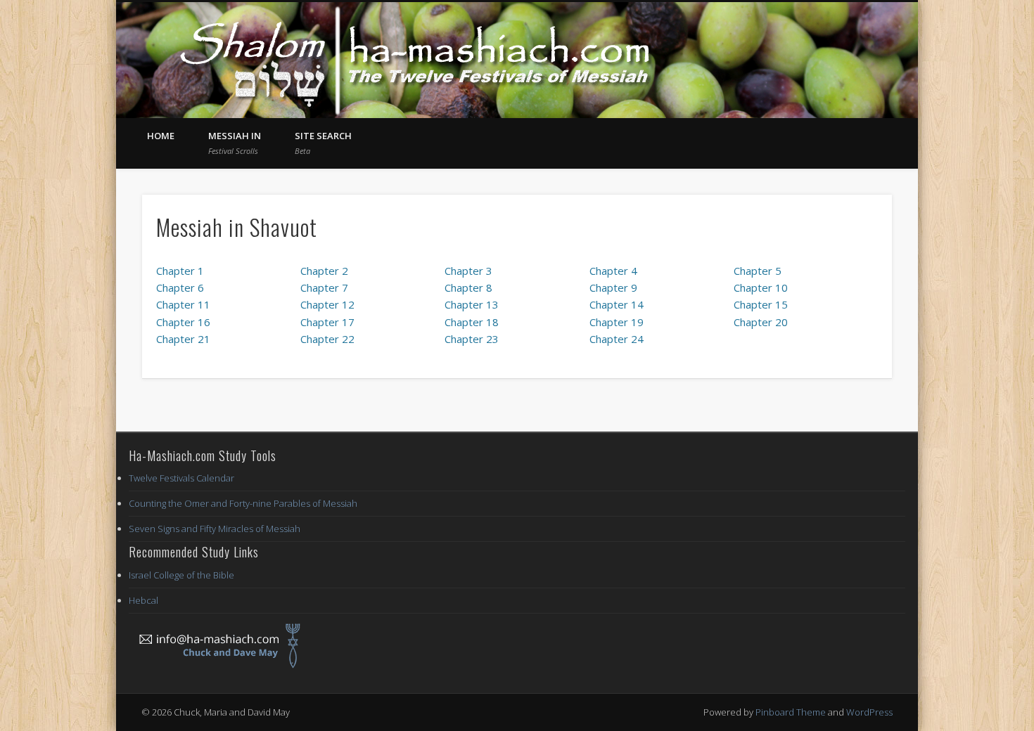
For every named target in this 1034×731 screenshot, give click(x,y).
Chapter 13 (472, 304)
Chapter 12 (327, 304)
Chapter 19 (616, 322)
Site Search (323, 142)
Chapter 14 (616, 304)
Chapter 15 (761, 304)
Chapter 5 (757, 271)
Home (160, 135)
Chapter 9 (613, 287)
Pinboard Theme (790, 712)
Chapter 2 (324, 271)
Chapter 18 (472, 322)
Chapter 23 (472, 339)
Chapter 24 (616, 339)
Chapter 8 (468, 287)
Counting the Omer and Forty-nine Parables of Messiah (243, 503)
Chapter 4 (613, 271)
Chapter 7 (324, 287)
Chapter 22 (327, 339)
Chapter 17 (327, 322)
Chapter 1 (180, 271)
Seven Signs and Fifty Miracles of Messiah (214, 528)
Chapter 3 (468, 271)
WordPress (869, 712)
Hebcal (143, 600)
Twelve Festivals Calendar (181, 478)
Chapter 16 (183, 322)
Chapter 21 (183, 339)
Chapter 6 (180, 287)
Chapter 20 (761, 322)
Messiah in (234, 142)
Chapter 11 (183, 304)
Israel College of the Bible (181, 575)
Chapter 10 (761, 287)
